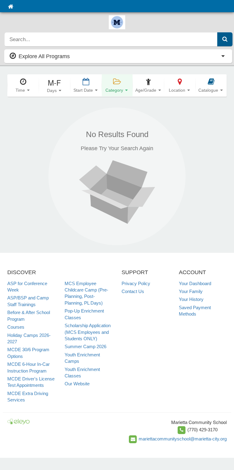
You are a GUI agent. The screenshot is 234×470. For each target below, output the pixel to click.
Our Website (77, 383)
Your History (191, 299)
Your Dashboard (195, 283)
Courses (15, 327)
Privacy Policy (136, 283)
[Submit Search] (224, 39)
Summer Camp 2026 (85, 346)
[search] (111, 39)
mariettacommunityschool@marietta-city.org (183, 438)
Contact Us (133, 291)
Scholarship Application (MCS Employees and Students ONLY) (88, 332)
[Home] (10, 6)
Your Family (191, 291)
